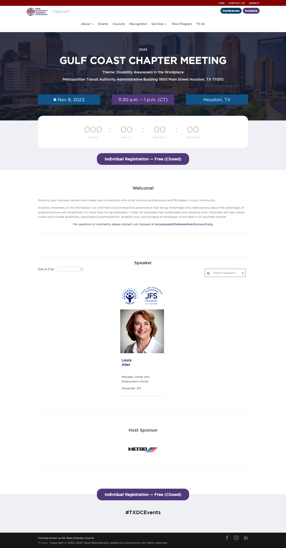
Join (221, 3)
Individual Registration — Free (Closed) (143, 159)
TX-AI (200, 24)
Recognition (138, 24)
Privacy (43, 542)
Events (103, 24)
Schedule (251, 10)
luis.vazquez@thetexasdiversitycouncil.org (183, 224)
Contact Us (237, 3)
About (85, 24)
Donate (254, 3)
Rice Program (182, 24)
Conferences (231, 10)
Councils (119, 24)
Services (157, 24)
